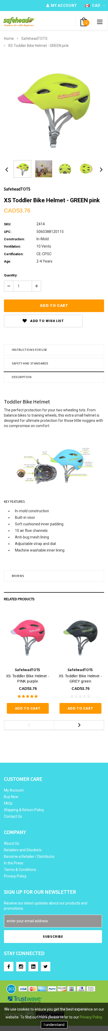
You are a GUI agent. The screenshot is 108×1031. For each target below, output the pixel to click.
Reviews (18, 576)
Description (22, 377)
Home (9, 38)
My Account (14, 790)
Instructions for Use (29, 350)
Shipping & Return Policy (24, 810)
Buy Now (11, 797)
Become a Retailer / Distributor (29, 856)
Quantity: (10, 275)
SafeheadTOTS (34, 38)
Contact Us (13, 816)
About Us (11, 843)
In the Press (13, 863)
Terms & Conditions (20, 870)
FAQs (8, 803)
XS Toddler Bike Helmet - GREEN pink (38, 45)
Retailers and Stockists (23, 850)
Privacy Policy (15, 876)
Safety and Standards (30, 363)
